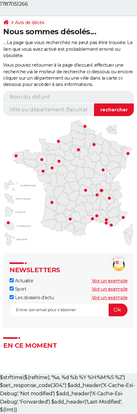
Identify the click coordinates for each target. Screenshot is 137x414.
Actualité (23, 281)
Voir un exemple (110, 281)
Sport (20, 289)
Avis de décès (30, 22)
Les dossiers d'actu (34, 297)
